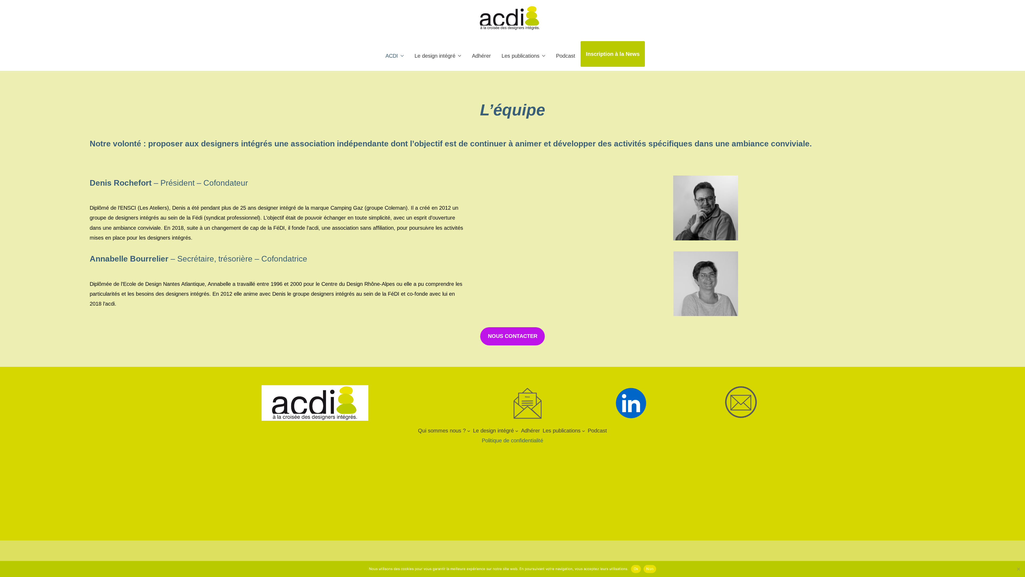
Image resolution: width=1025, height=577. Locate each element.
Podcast (565, 56)
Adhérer (481, 56)
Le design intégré (435, 56)
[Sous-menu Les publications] (583, 430)
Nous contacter (512, 336)
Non (649, 569)
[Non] (1018, 569)
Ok (636, 569)
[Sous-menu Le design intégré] (516, 430)
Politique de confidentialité (512, 440)
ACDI (391, 56)
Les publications (520, 56)
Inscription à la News (613, 54)
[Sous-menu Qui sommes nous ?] (468, 430)
